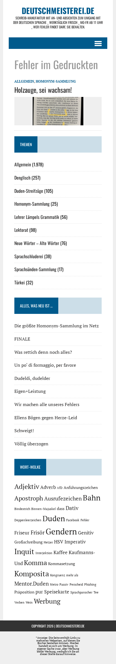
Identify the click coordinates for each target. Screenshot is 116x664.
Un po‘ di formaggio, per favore (45, 365)
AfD (60, 488)
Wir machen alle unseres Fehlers (46, 404)
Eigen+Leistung (30, 391)
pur (39, 592)
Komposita (31, 573)
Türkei (19, 282)
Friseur (22, 533)
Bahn (92, 498)
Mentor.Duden (31, 583)
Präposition (24, 592)
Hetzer (48, 542)
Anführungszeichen (81, 487)
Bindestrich (22, 509)
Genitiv (86, 533)
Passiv (63, 584)
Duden (54, 518)
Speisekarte (56, 592)
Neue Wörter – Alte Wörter (36, 243)
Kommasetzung (61, 563)
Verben (19, 602)
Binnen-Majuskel (43, 509)
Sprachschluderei (28, 256)
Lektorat (21, 229)
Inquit (24, 551)
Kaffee (60, 552)
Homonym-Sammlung (56, 81)
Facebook (72, 520)
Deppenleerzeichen (27, 520)
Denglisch (22, 177)
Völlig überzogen (31, 444)
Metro (54, 584)
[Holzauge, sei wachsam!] (58, 122)
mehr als (72, 575)
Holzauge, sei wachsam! (43, 90)
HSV (58, 542)
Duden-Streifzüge (28, 190)
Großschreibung (28, 542)
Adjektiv (26, 486)
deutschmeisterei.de (70, 626)
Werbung (47, 601)
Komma (35, 562)
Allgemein (24, 81)
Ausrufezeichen (63, 498)
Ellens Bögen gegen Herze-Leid (45, 417)
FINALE (22, 339)
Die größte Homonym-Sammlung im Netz (56, 326)
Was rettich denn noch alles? (43, 352)
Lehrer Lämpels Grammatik (36, 217)
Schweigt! (24, 430)
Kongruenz (57, 575)
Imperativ (75, 542)
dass (60, 508)
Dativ (72, 508)
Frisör (37, 532)
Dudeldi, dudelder (32, 378)
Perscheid (76, 584)
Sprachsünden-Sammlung (35, 269)
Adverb (48, 487)
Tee (96, 592)
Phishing (90, 584)
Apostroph (28, 498)
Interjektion (43, 553)
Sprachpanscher (81, 592)
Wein (29, 602)
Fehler (85, 520)
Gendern (61, 531)
